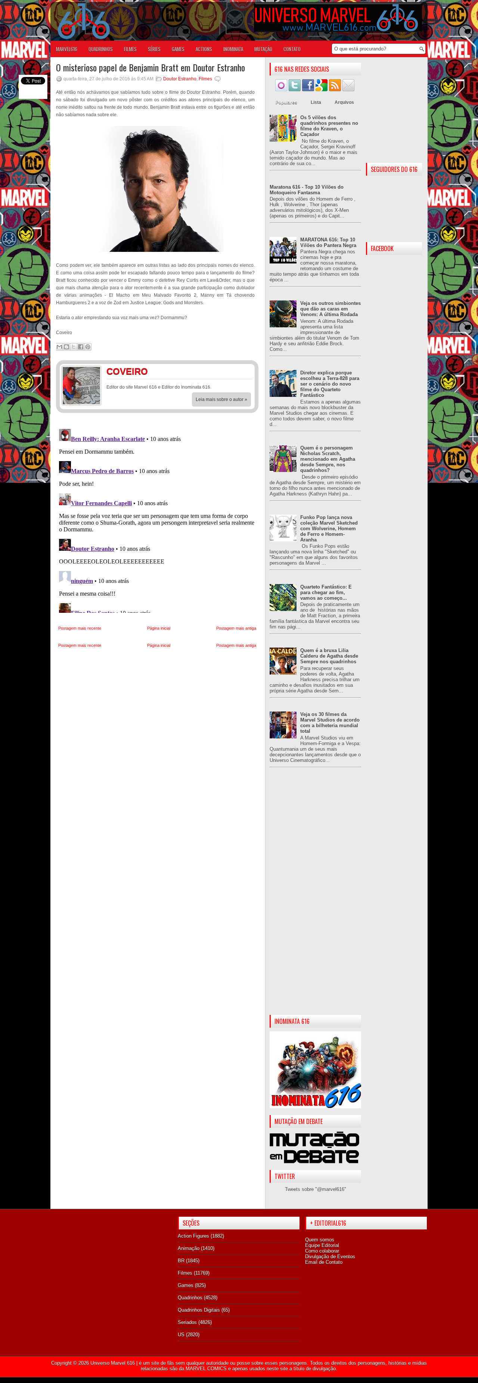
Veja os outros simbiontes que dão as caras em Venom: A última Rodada (330, 308)
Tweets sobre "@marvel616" (315, 1189)
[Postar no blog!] (66, 347)
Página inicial (158, 628)
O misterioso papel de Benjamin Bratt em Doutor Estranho (150, 67)
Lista (316, 102)
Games (185, 1285)
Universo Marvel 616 (112, 1363)
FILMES (130, 49)
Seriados (187, 1322)
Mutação (263, 49)
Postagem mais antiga (236, 628)
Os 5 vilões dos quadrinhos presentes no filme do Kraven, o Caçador (329, 126)
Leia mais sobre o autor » (221, 399)
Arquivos (344, 102)
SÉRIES (154, 49)
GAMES (178, 49)
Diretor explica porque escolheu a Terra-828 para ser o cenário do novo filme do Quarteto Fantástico (329, 384)
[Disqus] (157, 519)
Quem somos (319, 1239)
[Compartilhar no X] (73, 347)
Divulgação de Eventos (330, 1256)
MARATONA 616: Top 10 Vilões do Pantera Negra (328, 242)
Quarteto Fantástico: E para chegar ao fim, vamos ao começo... (326, 592)
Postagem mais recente (79, 628)
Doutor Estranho (179, 78)
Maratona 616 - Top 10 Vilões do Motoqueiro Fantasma (307, 189)
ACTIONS (204, 49)
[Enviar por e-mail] (59, 347)
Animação (188, 1248)
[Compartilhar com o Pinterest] (87, 347)
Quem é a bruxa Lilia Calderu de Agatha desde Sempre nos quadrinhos (329, 656)
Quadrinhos (190, 1297)
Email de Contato (323, 1262)
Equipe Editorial (322, 1245)
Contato (292, 49)
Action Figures (193, 1236)
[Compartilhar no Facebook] (80, 347)
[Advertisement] (315, 897)
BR (181, 1260)
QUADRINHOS (101, 49)
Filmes (205, 78)
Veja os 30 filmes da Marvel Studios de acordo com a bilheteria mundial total (330, 722)
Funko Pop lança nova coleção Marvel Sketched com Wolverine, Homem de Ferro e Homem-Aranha (329, 529)
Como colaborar (322, 1251)
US (181, 1334)
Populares (286, 102)
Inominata (233, 49)
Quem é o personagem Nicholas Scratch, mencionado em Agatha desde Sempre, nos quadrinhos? (327, 459)
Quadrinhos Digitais (199, 1310)
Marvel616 (66, 49)
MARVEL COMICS (206, 1368)
